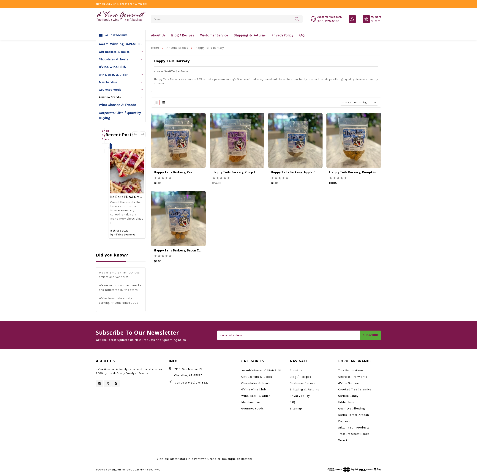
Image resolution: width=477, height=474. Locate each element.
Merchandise (108, 82)
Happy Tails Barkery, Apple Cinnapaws (300, 172)
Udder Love (346, 402)
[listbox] (365, 102)
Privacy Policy (282, 35)
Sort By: (347, 102)
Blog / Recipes (182, 35)
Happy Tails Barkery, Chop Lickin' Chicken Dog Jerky (252, 172)
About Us (158, 35)
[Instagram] (116, 383)
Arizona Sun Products (353, 427)
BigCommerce (121, 469)
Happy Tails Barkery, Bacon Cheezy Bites (185, 250)
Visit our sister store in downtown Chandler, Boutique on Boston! (204, 459)
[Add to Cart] (169, 141)
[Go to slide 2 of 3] (135, 134)
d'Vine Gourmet (349, 383)
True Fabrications (351, 370)
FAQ (301, 35)
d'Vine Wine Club (112, 67)
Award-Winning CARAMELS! (121, 44)
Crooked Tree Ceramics (355, 389)
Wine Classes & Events (117, 105)
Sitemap (296, 408)
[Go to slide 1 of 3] (143, 134)
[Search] (297, 19)
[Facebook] (99, 383)
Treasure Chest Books (353, 434)
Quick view (178, 142)
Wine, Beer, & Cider (113, 74)
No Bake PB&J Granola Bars (127, 197)
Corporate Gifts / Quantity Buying (120, 115)
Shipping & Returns (250, 35)
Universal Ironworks (352, 376)
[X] (108, 383)
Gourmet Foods (110, 89)
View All (344, 440)
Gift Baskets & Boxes (114, 52)
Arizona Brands (110, 97)
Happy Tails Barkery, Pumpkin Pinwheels (360, 172)
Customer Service (214, 35)
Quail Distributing (351, 408)
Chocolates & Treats (113, 59)
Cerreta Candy (348, 396)
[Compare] (188, 141)
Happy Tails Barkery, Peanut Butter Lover (186, 172)
